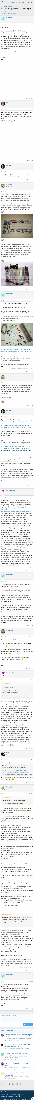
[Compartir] (30, 24)
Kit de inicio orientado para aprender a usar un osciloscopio (18, 1045)
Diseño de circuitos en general (20, 1077)
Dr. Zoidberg (8, 1038)
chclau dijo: (5, 763)
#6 (32, 382)
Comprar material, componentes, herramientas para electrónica (17, 1055)
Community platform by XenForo (15, 1099)
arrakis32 (4, 14)
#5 (32, 300)
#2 (32, 109)
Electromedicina (9, 1067)
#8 (32, 497)
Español (4, 1092)
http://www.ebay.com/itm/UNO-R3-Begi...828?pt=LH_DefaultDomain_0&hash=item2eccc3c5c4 (16, 426)
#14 (32, 981)
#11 (32, 679)
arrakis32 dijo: (6, 683)
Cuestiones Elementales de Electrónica (21, 1038)
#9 (32, 581)
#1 (32, 24)
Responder (30, 98)
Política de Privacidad (7, 1096)
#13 (32, 793)
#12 (32, 759)
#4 (32, 191)
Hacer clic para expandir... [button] (17, 698)
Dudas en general (13, 1057)
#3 (32, 172)
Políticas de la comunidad (16, 1094)
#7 (32, 417)
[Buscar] (32, 2)
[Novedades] (28, 2)
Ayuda (15, 1096)
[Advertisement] (17, 78)
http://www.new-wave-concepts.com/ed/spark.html (10, 121)
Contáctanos (4, 1094)
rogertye (7, 1048)
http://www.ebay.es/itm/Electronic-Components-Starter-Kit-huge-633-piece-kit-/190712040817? (16, 350)
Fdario (6, 1057)
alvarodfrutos (8, 1077)
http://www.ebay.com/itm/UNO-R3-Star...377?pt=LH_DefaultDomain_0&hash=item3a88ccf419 (16, 447)
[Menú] (2, 2)
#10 (32, 637)
